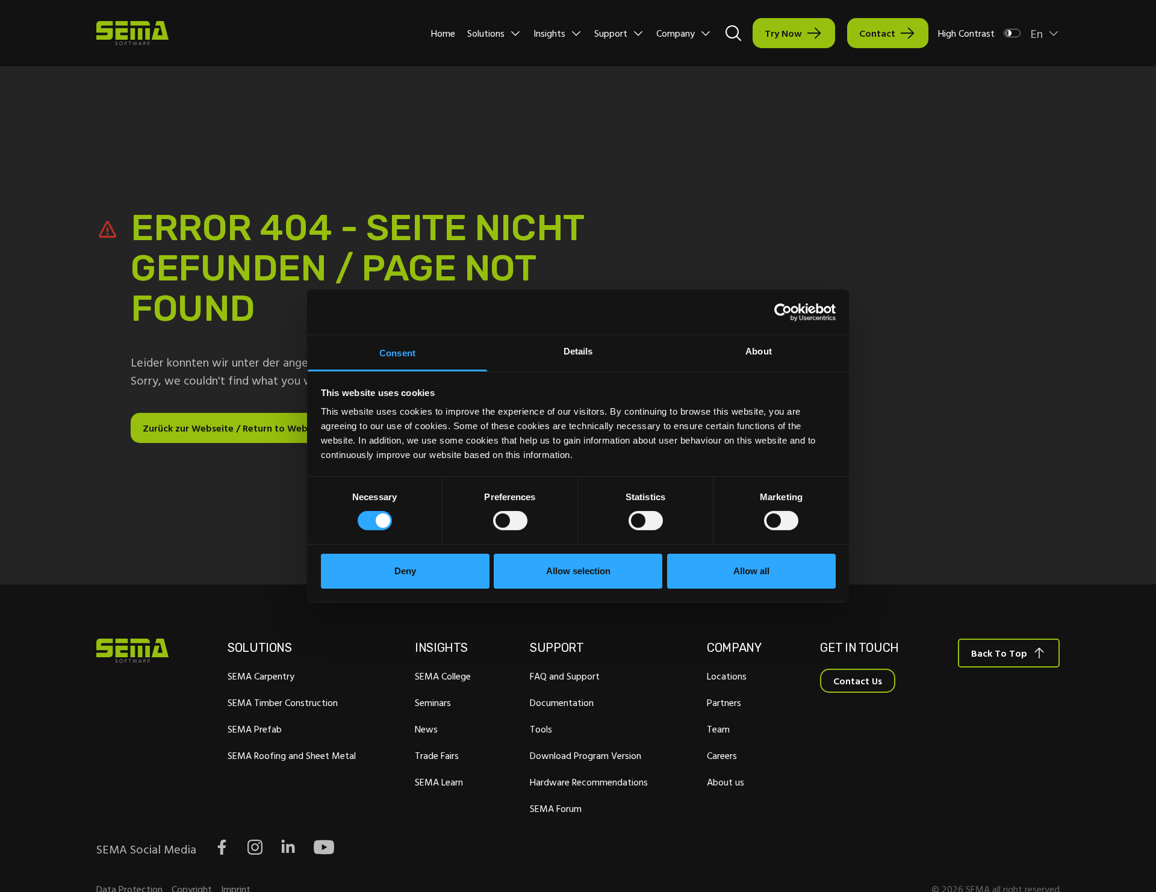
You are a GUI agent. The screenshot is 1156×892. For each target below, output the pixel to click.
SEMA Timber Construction (283, 702)
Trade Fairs (437, 755)
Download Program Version (585, 755)
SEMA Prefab (255, 729)
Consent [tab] (397, 353)
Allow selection (578, 571)
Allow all (751, 571)
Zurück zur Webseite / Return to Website (233, 428)
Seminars (433, 702)
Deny (405, 571)
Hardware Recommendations (589, 782)
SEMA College (443, 676)
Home (443, 33)
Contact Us (857, 681)
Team (718, 729)
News (426, 729)
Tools (541, 729)
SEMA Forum (556, 808)
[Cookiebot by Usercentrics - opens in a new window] (783, 312)
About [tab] (758, 351)
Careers (722, 755)
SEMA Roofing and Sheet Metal (292, 755)
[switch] (510, 520)
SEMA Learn (439, 782)
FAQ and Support (565, 676)
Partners (724, 702)
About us (725, 782)
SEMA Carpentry (261, 676)
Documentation (562, 702)
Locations (727, 676)
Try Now (783, 33)
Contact (877, 33)
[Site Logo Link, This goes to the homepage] (132, 33)
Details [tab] (578, 351)
